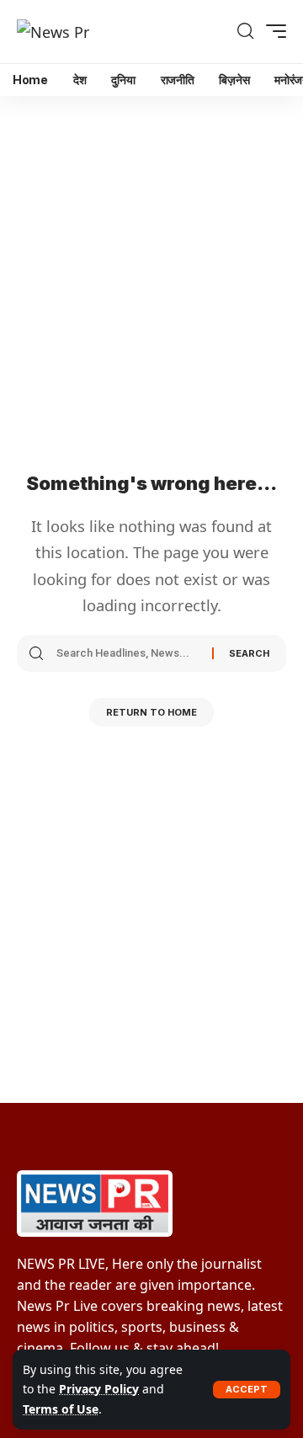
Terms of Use (60, 1409)
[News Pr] (53, 31)
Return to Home (151, 712)
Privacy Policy (99, 1389)
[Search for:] (128, 653)
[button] (246, 1389)
